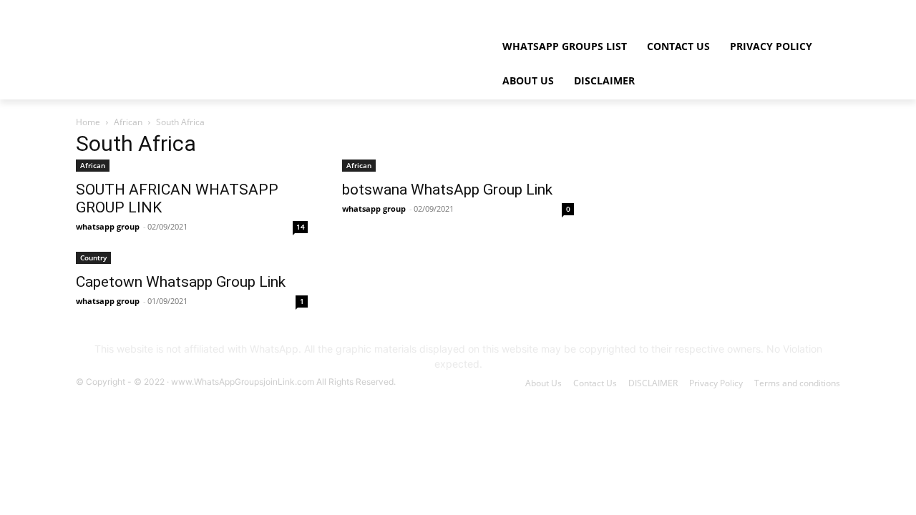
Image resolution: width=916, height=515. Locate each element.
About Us (543, 383)
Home (88, 122)
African (128, 122)
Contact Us (595, 383)
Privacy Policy (716, 383)
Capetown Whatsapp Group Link (181, 281)
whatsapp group (108, 226)
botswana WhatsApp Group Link (447, 189)
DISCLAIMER (653, 383)
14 (300, 227)
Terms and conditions (797, 383)
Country (93, 257)
